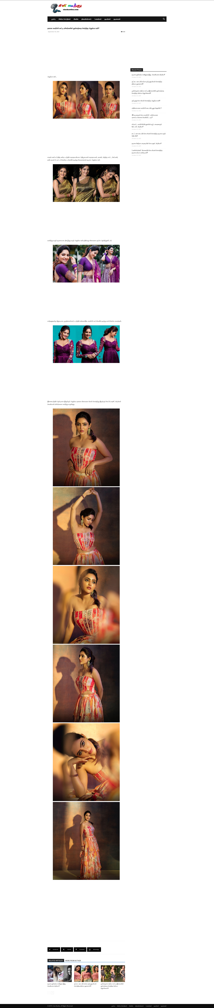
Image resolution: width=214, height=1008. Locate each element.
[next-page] (52, 992)
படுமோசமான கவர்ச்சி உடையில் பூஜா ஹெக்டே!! (146, 108)
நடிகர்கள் (108, 19)
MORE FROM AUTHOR (73, 961)
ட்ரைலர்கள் (98, 19)
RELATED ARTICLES (56, 961)
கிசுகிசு (76, 19)
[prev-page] (48, 992)
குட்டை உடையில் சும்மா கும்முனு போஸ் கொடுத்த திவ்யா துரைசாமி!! (147, 83)
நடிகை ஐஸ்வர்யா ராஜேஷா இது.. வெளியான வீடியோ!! (148, 75)
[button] (164, 19)
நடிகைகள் (117, 19)
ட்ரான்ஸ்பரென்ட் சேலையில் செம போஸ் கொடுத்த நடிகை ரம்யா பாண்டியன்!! (147, 151)
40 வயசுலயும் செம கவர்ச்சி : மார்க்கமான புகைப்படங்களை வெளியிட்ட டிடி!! (145, 116)
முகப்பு (53, 19)
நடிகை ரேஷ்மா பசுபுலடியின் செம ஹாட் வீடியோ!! (146, 143)
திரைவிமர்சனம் (86, 19)
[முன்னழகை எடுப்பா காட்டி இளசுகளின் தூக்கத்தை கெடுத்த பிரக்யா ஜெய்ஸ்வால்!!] (113, 973)
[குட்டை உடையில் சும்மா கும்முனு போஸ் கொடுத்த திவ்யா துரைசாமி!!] (86, 973)
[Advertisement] (126, 8)
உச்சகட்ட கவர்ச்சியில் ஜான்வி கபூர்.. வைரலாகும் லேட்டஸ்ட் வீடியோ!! (147, 125)
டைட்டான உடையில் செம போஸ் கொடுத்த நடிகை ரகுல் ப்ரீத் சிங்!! (149, 135)
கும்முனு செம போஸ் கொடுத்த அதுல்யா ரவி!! (146, 101)
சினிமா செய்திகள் (65, 19)
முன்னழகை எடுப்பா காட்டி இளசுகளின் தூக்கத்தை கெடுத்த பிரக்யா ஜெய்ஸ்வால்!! (112, 986)
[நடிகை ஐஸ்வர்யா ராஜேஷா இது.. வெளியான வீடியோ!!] (59, 973)
